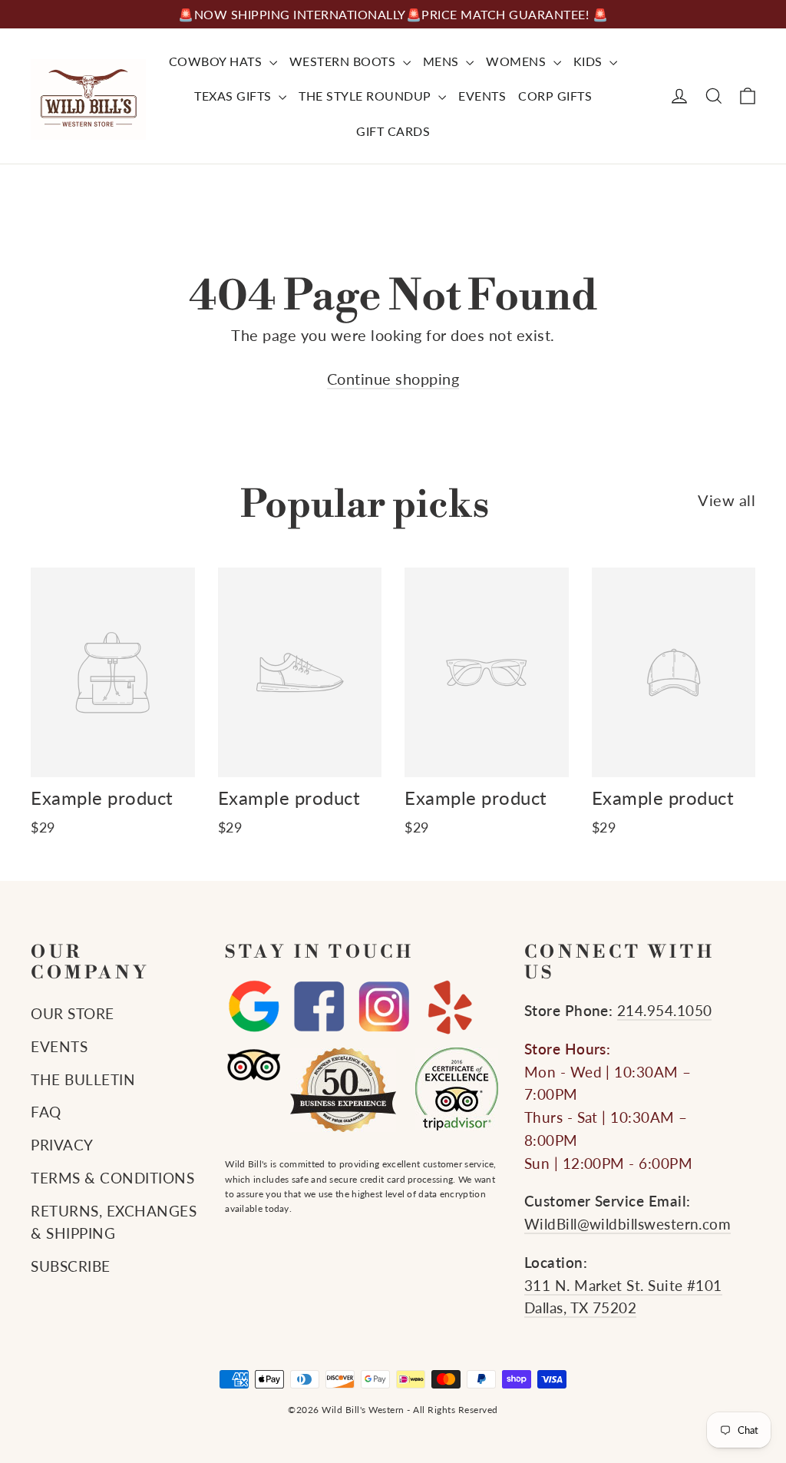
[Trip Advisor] (253, 1065)
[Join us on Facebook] (319, 1007)
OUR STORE (72, 1013)
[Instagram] (384, 1007)
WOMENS (518, 61)
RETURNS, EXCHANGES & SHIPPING (113, 1223)
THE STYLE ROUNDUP (366, 95)
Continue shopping (393, 378)
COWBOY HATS (217, 61)
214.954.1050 (664, 1010)
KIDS (589, 61)
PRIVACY (62, 1145)
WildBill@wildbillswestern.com (628, 1224)
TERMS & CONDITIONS (112, 1178)
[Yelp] (449, 1007)
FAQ (46, 1112)
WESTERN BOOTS (344, 61)
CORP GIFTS (555, 95)
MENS (443, 61)
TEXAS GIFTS (234, 95)
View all (726, 500)
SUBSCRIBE (71, 1266)
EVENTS (482, 95)
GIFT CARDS (393, 131)
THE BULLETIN (83, 1079)
